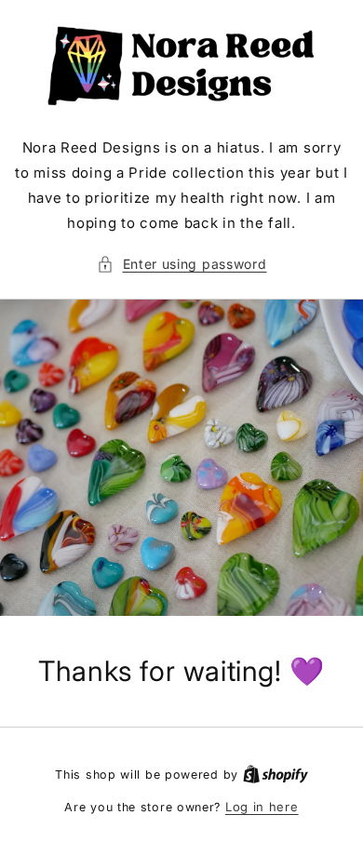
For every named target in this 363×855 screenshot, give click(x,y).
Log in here (262, 806)
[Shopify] (275, 774)
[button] (182, 263)
